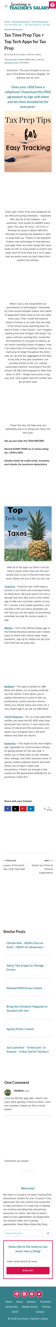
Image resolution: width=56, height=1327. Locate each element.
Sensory (31, 1301)
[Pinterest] (32, 1294)
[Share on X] (15, 808)
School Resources (13, 30)
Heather (19, 1090)
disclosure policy (11, 62)
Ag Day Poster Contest (20, 1029)
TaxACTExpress (13, 717)
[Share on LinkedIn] (30, 808)
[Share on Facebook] (7, 808)
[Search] (48, 1233)
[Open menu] (6, 6)
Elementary (11, 1306)
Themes (46, 1306)
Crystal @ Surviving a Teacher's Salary (24, 54)
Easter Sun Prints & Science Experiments (42, 866)
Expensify (10, 743)
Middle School (30, 1306)
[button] (52, 4)
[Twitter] (39, 1294)
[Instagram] (24, 1294)
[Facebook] (17, 1294)
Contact (40, 1312)
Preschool (45, 1301)
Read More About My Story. (33, 1224)
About (19, 1301)
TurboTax (9, 586)
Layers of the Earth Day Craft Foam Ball (14, 864)
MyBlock (9, 686)
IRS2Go (8, 628)
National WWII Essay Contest (24, 988)
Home (8, 1301)
